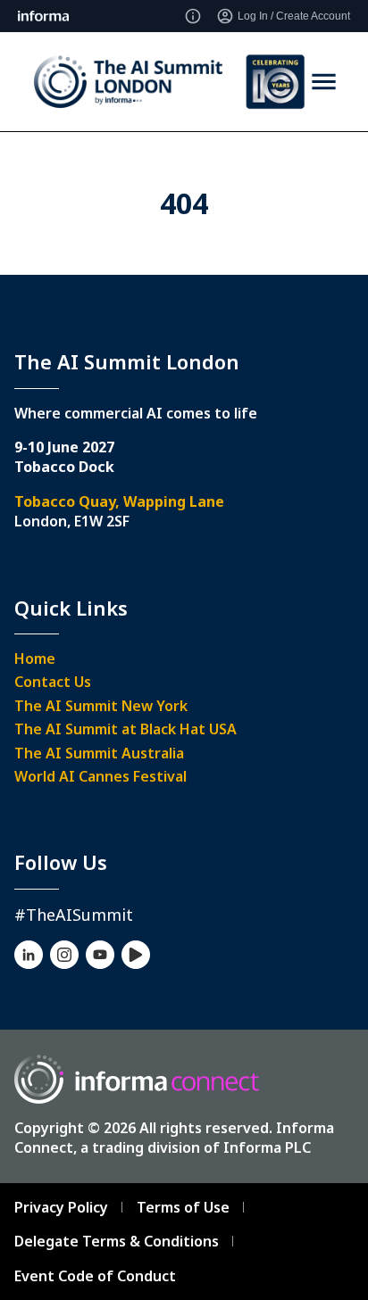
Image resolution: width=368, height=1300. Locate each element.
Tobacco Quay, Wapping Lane (119, 501)
